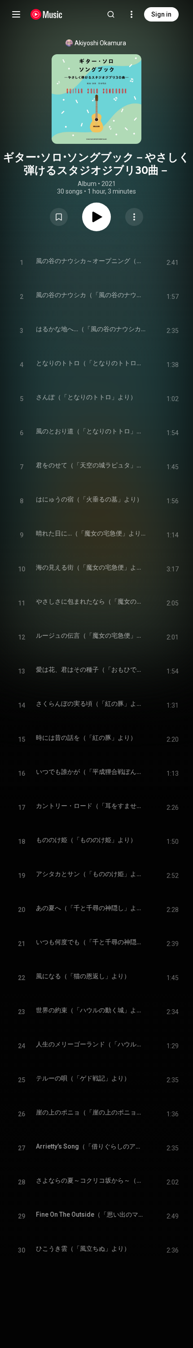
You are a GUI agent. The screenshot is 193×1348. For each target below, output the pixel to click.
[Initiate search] (111, 14)
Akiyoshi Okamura (100, 43)
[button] (59, 217)
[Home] (46, 14)
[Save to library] (58, 217)
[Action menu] (134, 217)
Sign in (161, 14)
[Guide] (16, 14)
